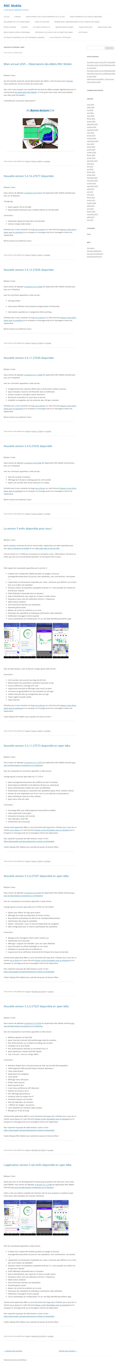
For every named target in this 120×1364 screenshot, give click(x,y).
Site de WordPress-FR (94, 256)
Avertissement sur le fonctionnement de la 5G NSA (45, 17)
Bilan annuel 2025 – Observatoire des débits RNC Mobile (38, 64)
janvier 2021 (91, 200)
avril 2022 (90, 169)
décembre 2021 (92, 178)
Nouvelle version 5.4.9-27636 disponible (28, 446)
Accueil (6, 17)
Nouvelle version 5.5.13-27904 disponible (101, 71)
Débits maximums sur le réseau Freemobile (86, 17)
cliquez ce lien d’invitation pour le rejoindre (52, 830)
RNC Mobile (12, 6)
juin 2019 (90, 220)
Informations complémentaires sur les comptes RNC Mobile (77, 22)
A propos (17, 17)
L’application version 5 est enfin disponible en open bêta (37, 1165)
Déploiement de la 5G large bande (17, 22)
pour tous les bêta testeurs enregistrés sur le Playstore (32, 1187)
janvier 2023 (91, 158)
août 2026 (90, 104)
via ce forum (40, 229)
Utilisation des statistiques (60, 37)
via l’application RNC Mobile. (26, 92)
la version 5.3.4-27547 (32, 893)
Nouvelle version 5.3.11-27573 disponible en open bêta (37, 745)
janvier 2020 (91, 211)
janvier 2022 (91, 175)
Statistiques (83, 32)
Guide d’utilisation (42, 22)
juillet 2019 (90, 217)
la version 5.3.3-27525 (32, 1023)
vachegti (47, 161)
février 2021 (91, 197)
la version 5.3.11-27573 (33, 762)
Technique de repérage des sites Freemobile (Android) (24, 37)
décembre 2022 (92, 161)
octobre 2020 (91, 203)
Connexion (91, 248)
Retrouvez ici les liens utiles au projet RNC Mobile (54, 32)
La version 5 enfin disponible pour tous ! (28, 528)
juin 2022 (90, 166)
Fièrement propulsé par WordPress (15, 1360)
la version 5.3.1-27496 (43, 1184)
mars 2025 (90, 133)
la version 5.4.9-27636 (32, 463)
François (69, 81)
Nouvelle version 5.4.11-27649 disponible (29, 358)
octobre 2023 (91, 152)
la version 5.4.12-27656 (33, 287)
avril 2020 (90, 209)
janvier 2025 (91, 135)
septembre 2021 (92, 186)
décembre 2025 (92, 124)
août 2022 (90, 164)
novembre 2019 (92, 214)
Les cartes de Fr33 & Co (41, 27)
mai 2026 (90, 110)
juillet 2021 (90, 189)
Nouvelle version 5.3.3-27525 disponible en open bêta (36, 1006)
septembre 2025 (92, 130)
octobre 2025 (91, 127)
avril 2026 (90, 113)
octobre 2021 (91, 183)
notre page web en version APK (47, 548)
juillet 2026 (90, 107)
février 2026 (91, 119)
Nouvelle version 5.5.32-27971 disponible (101, 62)
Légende (24, 27)
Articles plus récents (68, 1351)
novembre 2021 (92, 180)
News (28, 161)
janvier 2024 (91, 150)
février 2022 (91, 172)
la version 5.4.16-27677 (33, 193)
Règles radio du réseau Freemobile (17, 32)
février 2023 (91, 155)
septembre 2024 (92, 141)
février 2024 (91, 147)
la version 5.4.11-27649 (33, 375)
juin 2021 (90, 192)
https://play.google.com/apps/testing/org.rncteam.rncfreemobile (29, 841)
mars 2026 (90, 116)
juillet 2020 (90, 206)
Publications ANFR (104, 27)
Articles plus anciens (13, 1351)
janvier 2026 (91, 121)
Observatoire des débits (64, 27)
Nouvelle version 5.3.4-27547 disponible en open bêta (36, 876)
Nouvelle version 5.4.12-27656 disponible (29, 269)
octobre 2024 (91, 138)
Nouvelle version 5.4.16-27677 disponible (29, 176)
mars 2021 (90, 195)
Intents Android (10, 27)
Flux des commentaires (95, 254)
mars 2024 (90, 144)
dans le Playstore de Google (18, 548)
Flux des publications (94, 251)
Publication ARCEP (85, 27)
